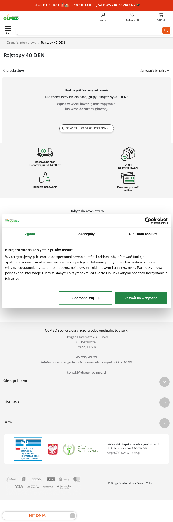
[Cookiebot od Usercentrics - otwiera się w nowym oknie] (148, 220)
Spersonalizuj (83, 298)
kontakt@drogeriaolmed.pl (86, 372)
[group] (86, 5)
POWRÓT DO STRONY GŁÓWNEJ (88, 128)
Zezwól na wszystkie (141, 298)
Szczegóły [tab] (86, 233)
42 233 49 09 (86, 357)
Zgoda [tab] (30, 233)
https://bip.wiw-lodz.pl (124, 453)
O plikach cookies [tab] (143, 233)
